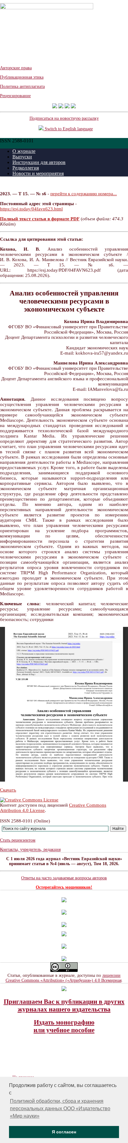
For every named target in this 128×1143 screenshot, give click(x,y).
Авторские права (16, 68)
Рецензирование (15, 95)
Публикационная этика (21, 77)
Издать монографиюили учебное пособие (64, 1026)
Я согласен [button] (64, 1131)
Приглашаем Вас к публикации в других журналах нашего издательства (64, 1005)
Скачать (8, 789)
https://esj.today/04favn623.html (31, 208)
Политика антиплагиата (22, 86)
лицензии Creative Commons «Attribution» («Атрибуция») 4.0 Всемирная (63, 978)
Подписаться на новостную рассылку (64, 118)
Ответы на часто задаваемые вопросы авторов (64, 878)
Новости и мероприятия (38, 173)
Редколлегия (25, 167)
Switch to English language (68, 129)
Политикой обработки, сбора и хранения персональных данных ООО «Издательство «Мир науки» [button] (60, 1108)
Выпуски (22, 156)
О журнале (23, 151)
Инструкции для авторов (39, 162)
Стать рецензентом (17, 840)
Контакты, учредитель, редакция (30, 849)
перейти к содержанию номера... (83, 193)
